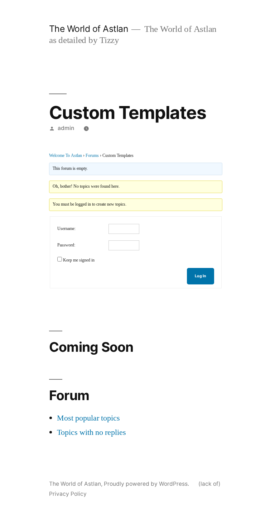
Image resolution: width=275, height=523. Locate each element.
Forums (92, 155)
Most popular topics (88, 418)
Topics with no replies (91, 432)
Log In (200, 276)
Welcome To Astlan (65, 155)
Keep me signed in (79, 260)
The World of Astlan (88, 28)
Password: (66, 245)
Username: (66, 228)
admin (66, 128)
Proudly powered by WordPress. (147, 483)
